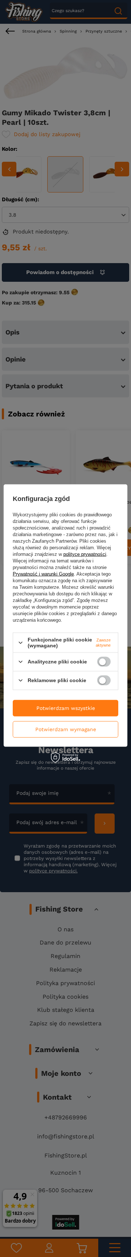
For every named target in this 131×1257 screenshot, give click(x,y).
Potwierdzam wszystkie (65, 708)
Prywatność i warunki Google (43, 574)
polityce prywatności (84, 554)
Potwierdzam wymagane (65, 729)
